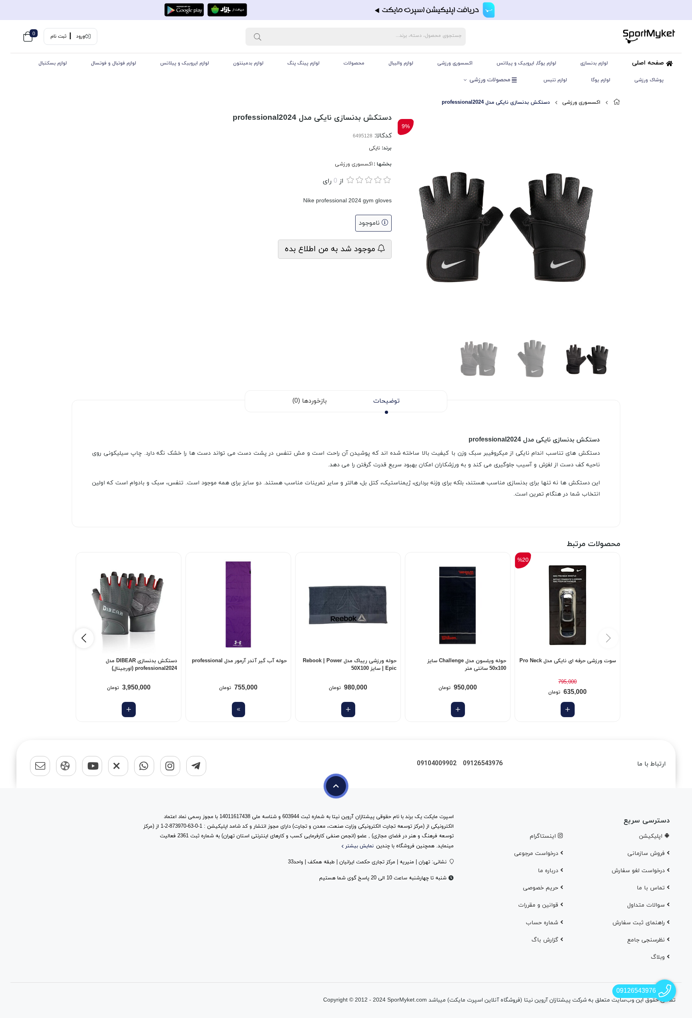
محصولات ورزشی (490, 80)
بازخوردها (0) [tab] (309, 401)
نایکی (374, 148)
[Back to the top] (336, 786)
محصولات (354, 63)
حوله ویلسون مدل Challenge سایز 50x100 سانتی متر (466, 665)
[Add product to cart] (567, 710)
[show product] (238, 710)
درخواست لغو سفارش (639, 871)
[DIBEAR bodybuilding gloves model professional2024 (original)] (128, 604)
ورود (80, 36)
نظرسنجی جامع (647, 940)
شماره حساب (543, 923)
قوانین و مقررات (539, 905)
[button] (84, 638)
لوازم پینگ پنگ (304, 63)
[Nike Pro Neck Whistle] (567, 604)
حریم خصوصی (541, 888)
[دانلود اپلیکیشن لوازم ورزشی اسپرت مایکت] (346, 10)
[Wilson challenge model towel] (457, 604)
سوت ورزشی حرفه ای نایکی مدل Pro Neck (567, 661)
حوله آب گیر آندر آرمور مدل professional (239, 661)
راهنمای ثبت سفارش (639, 923)
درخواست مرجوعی (537, 853)
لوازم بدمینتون (248, 63)
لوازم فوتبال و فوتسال (113, 63)
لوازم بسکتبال (52, 63)
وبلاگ (659, 957)
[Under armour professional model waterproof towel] (238, 604)
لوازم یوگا (600, 80)
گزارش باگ (545, 940)
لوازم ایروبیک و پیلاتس (184, 63)
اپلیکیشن (651, 836)
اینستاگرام (544, 836)
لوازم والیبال (400, 63)
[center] (257, 36)
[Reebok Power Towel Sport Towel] (348, 604)
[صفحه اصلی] (616, 103)
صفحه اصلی (649, 63)
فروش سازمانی (647, 853)
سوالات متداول (647, 905)
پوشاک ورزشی (649, 80)
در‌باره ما (549, 871)
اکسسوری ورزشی (455, 63)
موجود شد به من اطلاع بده (331, 249)
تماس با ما (652, 888)
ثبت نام (58, 36)
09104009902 (437, 764)
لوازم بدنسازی (594, 63)
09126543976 (483, 764)
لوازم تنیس (555, 80)
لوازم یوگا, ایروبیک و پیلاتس (526, 63)
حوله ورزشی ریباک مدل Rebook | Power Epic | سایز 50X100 (349, 665)
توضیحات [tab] (386, 401)
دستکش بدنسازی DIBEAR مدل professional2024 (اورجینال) (141, 665)
